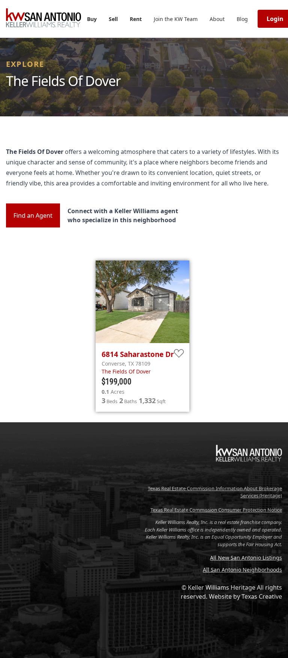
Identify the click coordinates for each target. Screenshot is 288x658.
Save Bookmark (179, 353)
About (217, 19)
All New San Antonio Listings (246, 557)
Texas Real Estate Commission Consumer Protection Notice (216, 509)
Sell (113, 19)
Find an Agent (33, 215)
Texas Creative (262, 596)
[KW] (249, 477)
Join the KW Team (176, 19)
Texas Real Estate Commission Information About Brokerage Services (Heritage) (215, 492)
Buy (92, 19)
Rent (136, 19)
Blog (242, 19)
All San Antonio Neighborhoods (242, 569)
